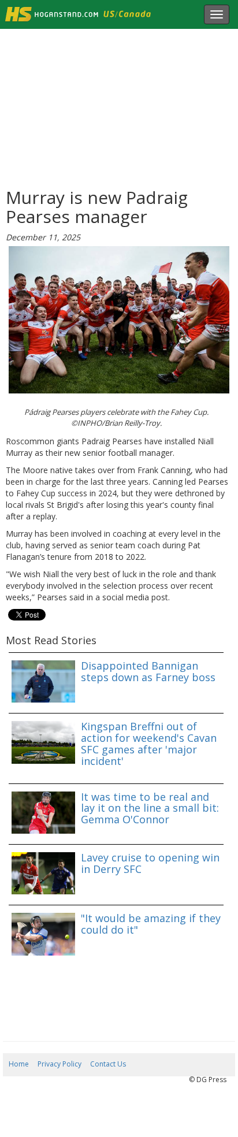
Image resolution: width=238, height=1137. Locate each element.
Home (19, 1064)
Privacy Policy (59, 1064)
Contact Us (108, 1064)
